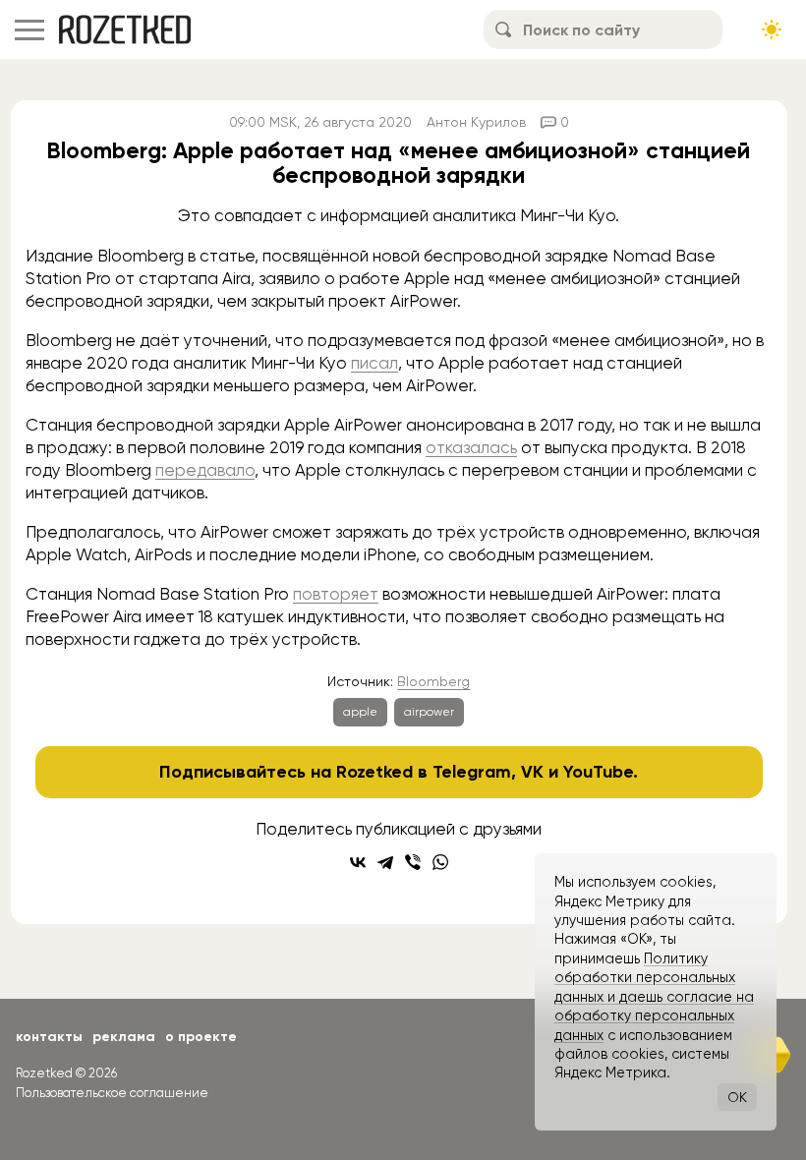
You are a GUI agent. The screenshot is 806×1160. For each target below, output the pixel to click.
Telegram (471, 772)
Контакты (49, 1036)
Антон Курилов (476, 122)
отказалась (471, 447)
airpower (429, 712)
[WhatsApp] (440, 862)
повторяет (335, 594)
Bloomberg (433, 681)
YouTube (598, 772)
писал (374, 363)
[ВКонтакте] (358, 862)
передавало (205, 470)
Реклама (123, 1036)
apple (360, 712)
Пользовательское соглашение (112, 1092)
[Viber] (413, 862)
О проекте (201, 1036)
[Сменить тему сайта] (771, 29)
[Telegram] (385, 862)
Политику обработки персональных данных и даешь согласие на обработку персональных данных (654, 997)
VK (532, 772)
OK (737, 1097)
